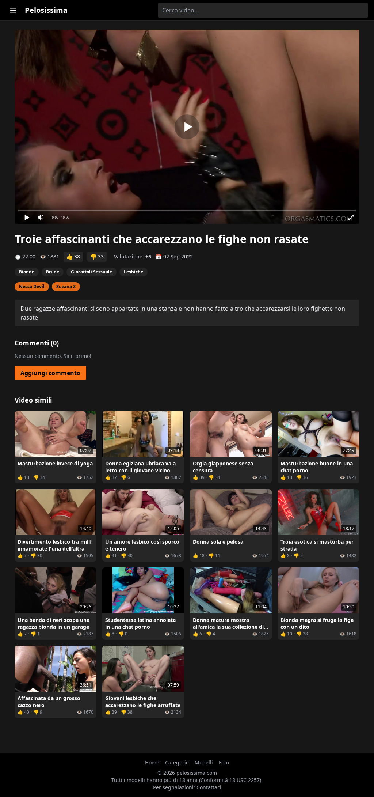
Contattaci (208, 787)
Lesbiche (133, 272)
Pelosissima (46, 10)
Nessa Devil (32, 286)
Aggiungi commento (50, 373)
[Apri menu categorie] (13, 10)
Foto (224, 762)
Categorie (177, 762)
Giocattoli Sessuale (91, 272)
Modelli (204, 762)
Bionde (26, 272)
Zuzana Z (66, 286)
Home (152, 762)
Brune (52, 272)
